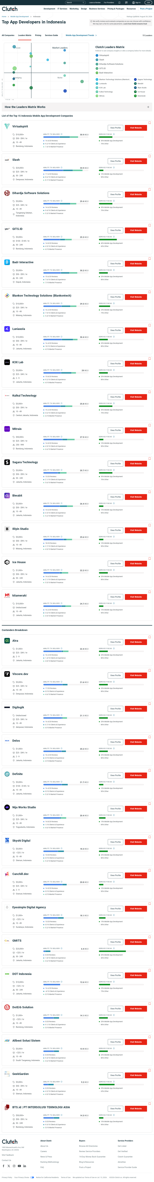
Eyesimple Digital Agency (29, 907)
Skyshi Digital (21, 840)
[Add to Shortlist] (149, 122)
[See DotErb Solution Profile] (7, 1007)
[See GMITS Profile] (7, 941)
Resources (131, 9)
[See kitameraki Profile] (7, 595)
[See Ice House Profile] (7, 562)
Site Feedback (8, 1155)
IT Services (62, 9)
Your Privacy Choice (21, 1177)
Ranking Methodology (49, 1162)
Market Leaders (59, 47)
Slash (16, 159)
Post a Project (146, 9)
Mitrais (17, 429)
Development (49, 9)
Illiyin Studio (20, 529)
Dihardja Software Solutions (30, 193)
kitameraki (19, 595)
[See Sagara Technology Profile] (7, 462)
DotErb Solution (22, 1007)
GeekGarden (20, 1074)
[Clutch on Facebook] (3, 1166)
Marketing (74, 9)
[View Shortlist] (119, 3)
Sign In (138, 3)
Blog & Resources (86, 1162)
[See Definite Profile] (7, 774)
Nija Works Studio (24, 807)
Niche (60, 78)
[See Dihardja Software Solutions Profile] (7, 193)
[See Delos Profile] (7, 741)
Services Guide (51, 35)
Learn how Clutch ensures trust (135, 24)
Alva (15, 640)
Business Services (97, 9)
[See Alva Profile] (7, 641)
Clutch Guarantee (125, 1157)
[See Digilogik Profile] (7, 707)
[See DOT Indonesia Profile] (7, 974)
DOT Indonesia (22, 974)
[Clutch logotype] (9, 9)
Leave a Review (95, 3)
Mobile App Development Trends (80, 35)
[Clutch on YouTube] (19, 1166)
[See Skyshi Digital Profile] (7, 841)
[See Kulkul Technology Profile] (7, 395)
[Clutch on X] (8, 1166)
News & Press (46, 1157)
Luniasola (18, 329)
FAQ (42, 1167)
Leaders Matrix (24, 35)
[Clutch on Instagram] (14, 1166)
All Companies (8, 35)
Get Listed (122, 1146)
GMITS (16, 940)
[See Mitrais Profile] (7, 429)
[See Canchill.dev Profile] (7, 874)
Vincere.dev (20, 674)
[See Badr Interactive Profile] (7, 262)
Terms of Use (66, 1177)
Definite (17, 774)
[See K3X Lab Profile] (7, 362)
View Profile (115, 128)
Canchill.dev (20, 874)
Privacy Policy (7, 1177)
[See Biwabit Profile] (7, 495)
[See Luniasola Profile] (7, 329)
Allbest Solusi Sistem (26, 1040)
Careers (43, 1151)
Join (148, 3)
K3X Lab (17, 362)
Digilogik (18, 707)
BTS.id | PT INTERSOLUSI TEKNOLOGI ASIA (41, 1107)
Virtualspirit (20, 126)
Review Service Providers (89, 1151)
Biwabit (17, 495)
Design (84, 9)
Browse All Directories (88, 1146)
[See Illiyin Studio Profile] (7, 529)
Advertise (122, 1162)
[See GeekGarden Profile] (7, 1074)
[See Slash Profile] (7, 160)
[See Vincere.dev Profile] (7, 674)
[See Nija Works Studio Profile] (7, 807)
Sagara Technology (25, 462)
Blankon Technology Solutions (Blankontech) (41, 295)
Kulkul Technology (24, 395)
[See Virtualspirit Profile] (7, 126)
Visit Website (136, 128)
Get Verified (123, 1151)
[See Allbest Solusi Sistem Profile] (7, 1041)
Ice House (19, 562)
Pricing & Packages (115, 9)
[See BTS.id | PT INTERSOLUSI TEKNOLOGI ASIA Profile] (7, 1107)
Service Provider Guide (127, 1167)
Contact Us (6, 1160)
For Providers (109, 3)
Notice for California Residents (47, 1177)
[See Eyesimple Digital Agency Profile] (7, 907)
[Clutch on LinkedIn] (24, 1166)
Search (69, 3)
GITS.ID (17, 229)
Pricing (38, 35)
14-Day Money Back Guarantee (92, 1157)
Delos (16, 740)
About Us (44, 1146)
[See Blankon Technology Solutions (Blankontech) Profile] (7, 295)
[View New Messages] (126, 2)
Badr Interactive (22, 262)
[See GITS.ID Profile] (7, 229)
